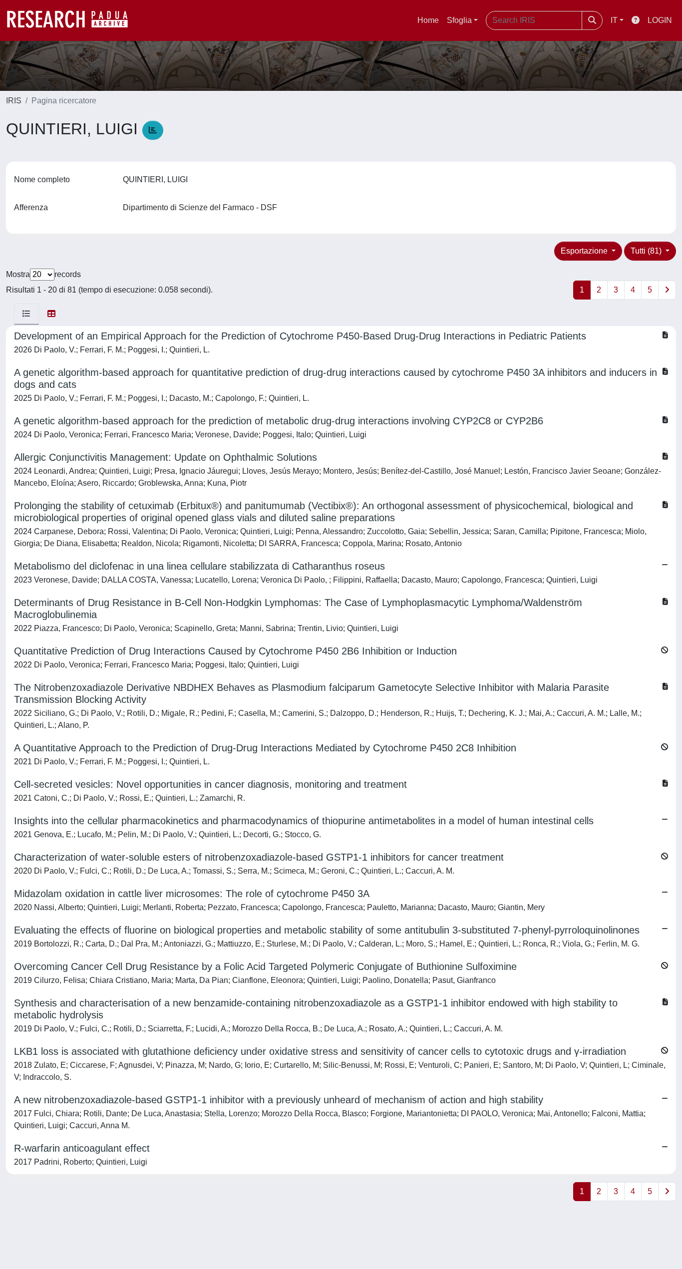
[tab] (26, 314)
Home (428, 20)
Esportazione (585, 251)
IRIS (13, 100)
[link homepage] (72, 20)
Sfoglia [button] (459, 20)
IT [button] (614, 20)
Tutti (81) (647, 251)
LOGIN (660, 20)
